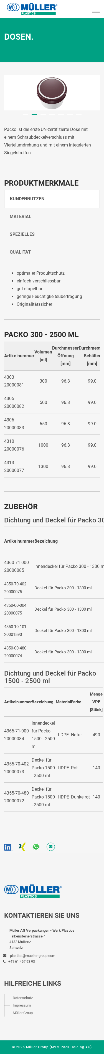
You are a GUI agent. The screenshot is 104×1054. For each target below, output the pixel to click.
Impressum (22, 1005)
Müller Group (23, 1013)
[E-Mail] (50, 847)
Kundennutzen (27, 198)
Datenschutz (23, 998)
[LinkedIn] (8, 847)
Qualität (20, 252)
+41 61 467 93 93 (21, 961)
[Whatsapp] (36, 847)
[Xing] (22, 847)
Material (20, 216)
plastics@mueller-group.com (32, 956)
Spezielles (22, 234)
